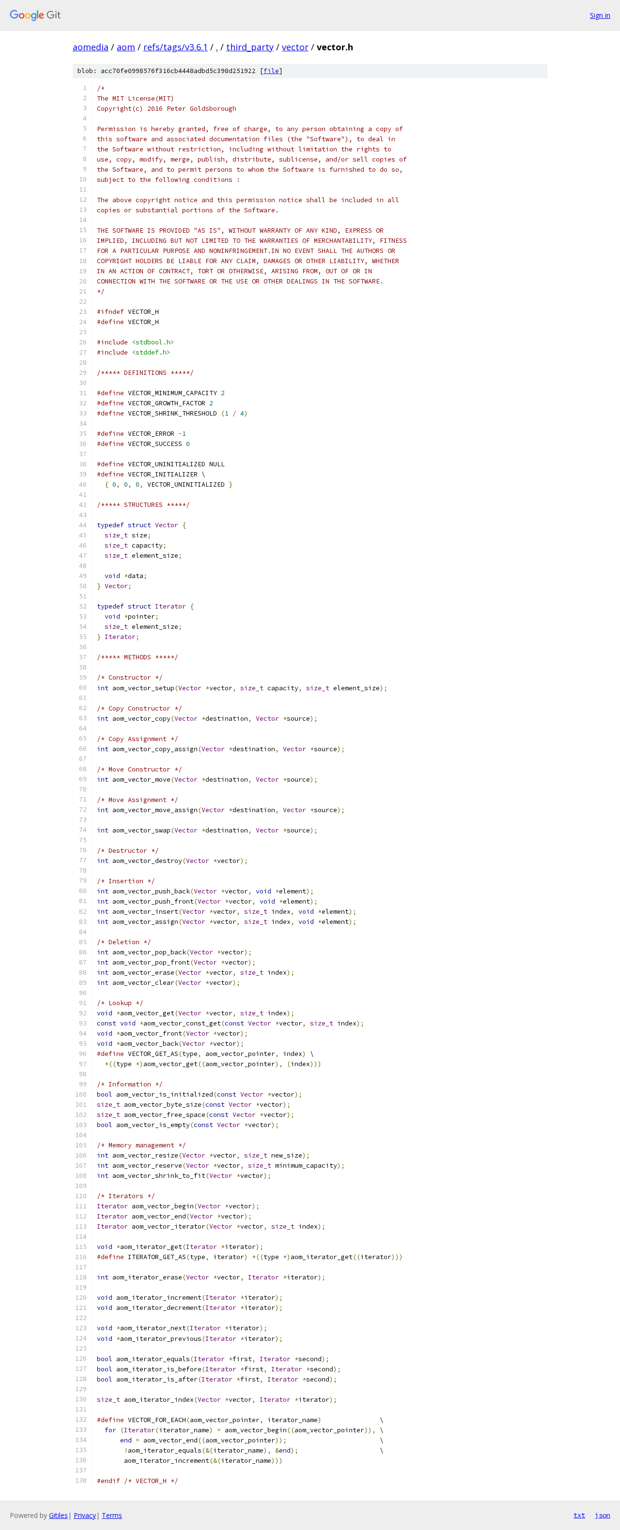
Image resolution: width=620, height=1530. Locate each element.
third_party (250, 47)
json (602, 1515)
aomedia (90, 47)
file (271, 71)
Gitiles (58, 1515)
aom (126, 47)
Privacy (85, 1515)
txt (579, 1515)
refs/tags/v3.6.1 (175, 47)
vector (295, 47)
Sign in (600, 15)
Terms (112, 1515)
